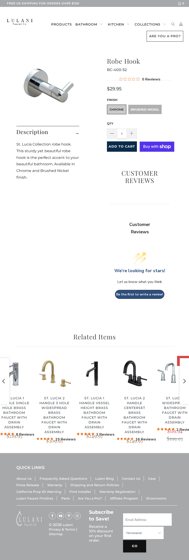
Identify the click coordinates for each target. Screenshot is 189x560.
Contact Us (131, 479)
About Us (24, 479)
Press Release (27, 485)
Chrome (116, 109)
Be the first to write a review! (139, 294)
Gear (152, 479)
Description (32, 131)
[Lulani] (17, 21)
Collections (147, 24)
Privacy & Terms (62, 529)
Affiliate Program (124, 498)
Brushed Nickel (145, 109)
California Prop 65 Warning (38, 492)
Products (61, 24)
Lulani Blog (104, 479)
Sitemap (56, 534)
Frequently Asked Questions (63, 479)
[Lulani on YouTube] (60, 515)
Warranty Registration (117, 492)
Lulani (68, 525)
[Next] (184, 381)
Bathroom (86, 24)
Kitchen (116, 24)
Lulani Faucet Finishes (34, 498)
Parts (65, 498)
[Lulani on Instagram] (77, 515)
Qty (110, 123)
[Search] (173, 24)
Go (135, 546)
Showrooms (156, 498)
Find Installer (80, 492)
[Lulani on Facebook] (52, 515)
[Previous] (4, 381)
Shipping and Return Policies (94, 485)
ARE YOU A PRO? (165, 36)
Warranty (54, 485)
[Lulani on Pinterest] (68, 515)
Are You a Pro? (90, 498)
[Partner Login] (181, 24)
